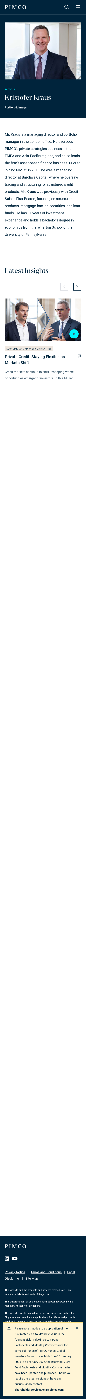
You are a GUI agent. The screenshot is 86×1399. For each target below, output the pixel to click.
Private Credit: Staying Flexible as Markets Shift (35, 359)
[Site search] (67, 7)
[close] (77, 1328)
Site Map (31, 1278)
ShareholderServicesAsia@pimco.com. (39, 1389)
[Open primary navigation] (78, 7)
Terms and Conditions (46, 1272)
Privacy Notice (15, 1272)
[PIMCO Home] (15, 7)
